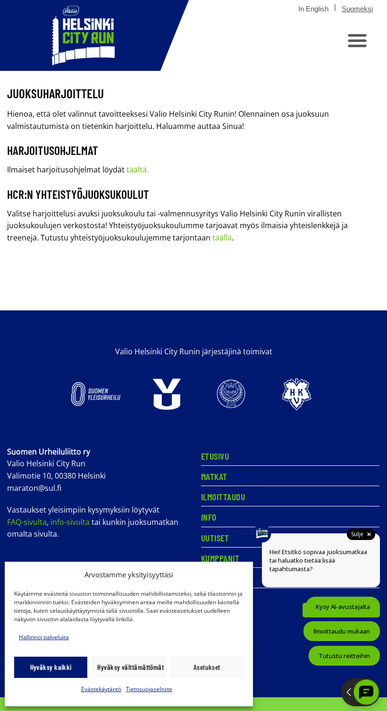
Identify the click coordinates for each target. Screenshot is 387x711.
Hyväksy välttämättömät (130, 667)
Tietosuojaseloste (149, 689)
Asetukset (207, 667)
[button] (357, 40)
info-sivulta (70, 522)
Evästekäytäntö (101, 689)
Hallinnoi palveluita (44, 637)
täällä (222, 237)
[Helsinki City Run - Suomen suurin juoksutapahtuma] (94, 35)
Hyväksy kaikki (51, 667)
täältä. (138, 169)
